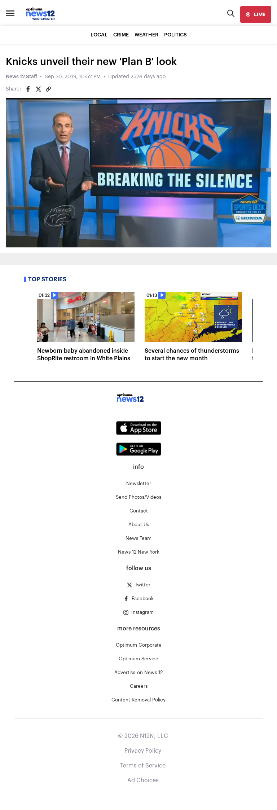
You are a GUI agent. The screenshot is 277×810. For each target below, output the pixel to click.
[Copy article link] (48, 89)
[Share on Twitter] (38, 89)
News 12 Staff (21, 76)
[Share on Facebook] (28, 89)
